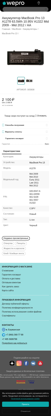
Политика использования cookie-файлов (21, 312)
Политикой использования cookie (25, 399)
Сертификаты (8, 316)
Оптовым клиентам (11, 282)
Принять (25, 404)
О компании (7, 270)
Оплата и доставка (11, 278)
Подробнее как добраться (14, 343)
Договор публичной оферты (15, 304)
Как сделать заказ (10, 286)
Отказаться (25, 411)
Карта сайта (8, 290)
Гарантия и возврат (11, 275)
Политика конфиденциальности (17, 308)
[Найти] (45, 9)
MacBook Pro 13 (37, 163)
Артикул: (22, 90)
